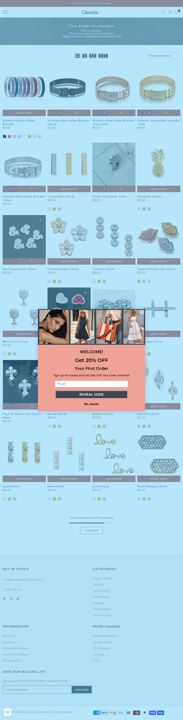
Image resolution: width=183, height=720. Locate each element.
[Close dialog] (142, 312)
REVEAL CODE (92, 395)
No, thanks (91, 404)
